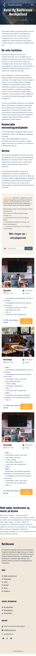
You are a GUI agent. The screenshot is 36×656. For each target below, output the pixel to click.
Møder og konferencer (10, 576)
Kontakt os (7, 591)
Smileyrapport (8, 613)
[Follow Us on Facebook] (3, 638)
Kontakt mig (28, 248)
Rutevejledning (8, 610)
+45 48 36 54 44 (8, 634)
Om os (6, 588)
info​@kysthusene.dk (10, 630)
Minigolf (6, 585)
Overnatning (7, 579)
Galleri (6, 582)
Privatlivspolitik (8, 607)
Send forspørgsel (26, 321)
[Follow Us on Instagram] (7, 638)
